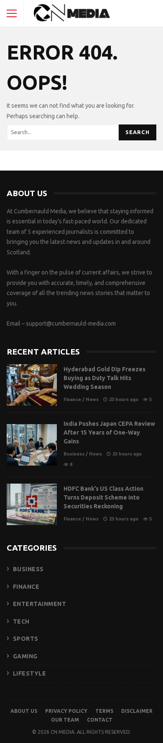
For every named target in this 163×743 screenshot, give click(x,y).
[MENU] (12, 13)
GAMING (25, 656)
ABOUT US (23, 711)
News (92, 399)
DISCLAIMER (137, 711)
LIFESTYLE (29, 673)
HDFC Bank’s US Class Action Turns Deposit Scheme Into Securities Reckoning (32, 504)
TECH (21, 621)
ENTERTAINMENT (39, 604)
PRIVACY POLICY (66, 711)
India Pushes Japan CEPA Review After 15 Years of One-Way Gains (32, 445)
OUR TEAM (65, 719)
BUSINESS (28, 569)
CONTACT (99, 719)
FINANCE (26, 586)
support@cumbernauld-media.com (71, 323)
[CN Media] (72, 15)
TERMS (104, 711)
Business (74, 453)
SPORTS (25, 638)
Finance (72, 399)
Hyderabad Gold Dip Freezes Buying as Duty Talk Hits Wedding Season (32, 385)
